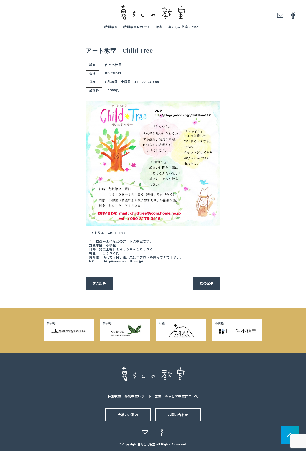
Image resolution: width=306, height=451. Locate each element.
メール (145, 432)
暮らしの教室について (185, 27)
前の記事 (99, 283)
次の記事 (206, 283)
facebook (293, 15)
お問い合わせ (178, 415)
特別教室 (111, 27)
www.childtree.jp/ (128, 261)
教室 (159, 27)
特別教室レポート (136, 27)
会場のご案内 (128, 415)
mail (280, 15)
